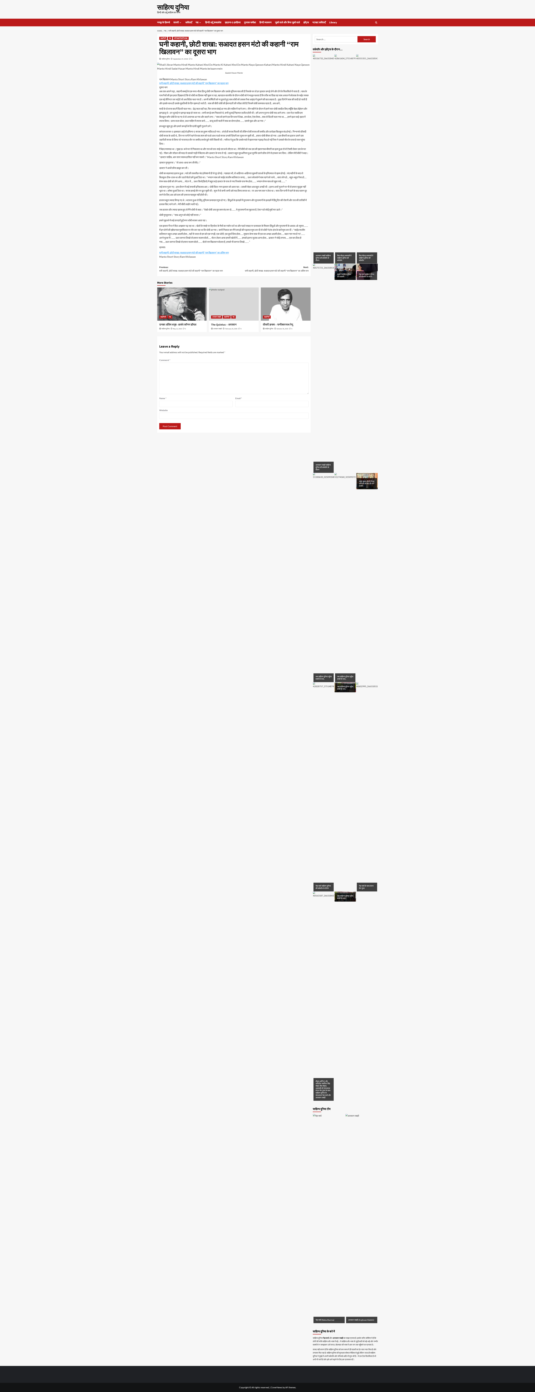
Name (162, 398)
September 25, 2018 (180, 59)
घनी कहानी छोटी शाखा (180, 38)
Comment (164, 360)
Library (333, 22)
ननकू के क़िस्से (163, 22)
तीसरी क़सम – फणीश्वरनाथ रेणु (278, 325)
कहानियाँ (163, 38)
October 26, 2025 (282, 329)
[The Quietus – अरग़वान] (234, 304)
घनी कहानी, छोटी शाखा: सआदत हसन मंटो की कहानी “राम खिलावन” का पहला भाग (193, 83)
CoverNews (276, 1387)
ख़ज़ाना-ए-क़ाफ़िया (233, 22)
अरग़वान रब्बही (216, 317)
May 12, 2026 (177, 329)
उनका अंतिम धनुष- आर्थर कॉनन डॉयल (177, 325)
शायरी (176, 22)
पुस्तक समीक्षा (250, 22)
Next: (277, 269)
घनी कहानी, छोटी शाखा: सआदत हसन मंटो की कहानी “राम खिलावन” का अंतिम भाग (194, 252)
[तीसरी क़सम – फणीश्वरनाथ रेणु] (286, 304)
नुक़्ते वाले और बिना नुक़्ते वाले (287, 22)
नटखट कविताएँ (319, 22)
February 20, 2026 (231, 329)
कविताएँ (188, 22)
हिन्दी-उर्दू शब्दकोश (213, 22)
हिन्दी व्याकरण (265, 22)
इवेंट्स (306, 22)
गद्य (197, 22)
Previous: (191, 269)
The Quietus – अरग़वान (223, 325)
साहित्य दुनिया (173, 7)
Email (238, 398)
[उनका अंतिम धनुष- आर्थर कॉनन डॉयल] (182, 304)
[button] (376, 22)
